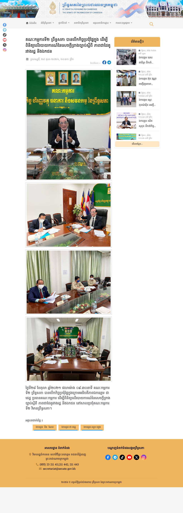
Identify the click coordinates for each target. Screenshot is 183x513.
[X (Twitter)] (4, 45)
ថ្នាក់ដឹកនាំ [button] (63, 23)
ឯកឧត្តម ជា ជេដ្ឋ (68, 427)
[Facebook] (4, 24)
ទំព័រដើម (32, 23)
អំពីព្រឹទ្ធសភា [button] (46, 23)
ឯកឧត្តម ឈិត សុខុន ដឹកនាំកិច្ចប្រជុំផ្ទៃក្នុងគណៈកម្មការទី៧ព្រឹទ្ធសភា (146, 124)
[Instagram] (4, 50)
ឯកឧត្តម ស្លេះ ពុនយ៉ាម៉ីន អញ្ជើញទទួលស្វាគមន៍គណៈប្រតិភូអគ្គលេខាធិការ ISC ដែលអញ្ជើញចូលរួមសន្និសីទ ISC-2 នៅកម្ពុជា (147, 103)
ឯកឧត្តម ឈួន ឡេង (92, 427)
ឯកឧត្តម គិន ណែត (45, 427)
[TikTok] (4, 35)
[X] (136, 457)
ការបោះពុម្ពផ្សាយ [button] (123, 23)
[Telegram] (4, 30)
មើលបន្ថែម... (137, 144)
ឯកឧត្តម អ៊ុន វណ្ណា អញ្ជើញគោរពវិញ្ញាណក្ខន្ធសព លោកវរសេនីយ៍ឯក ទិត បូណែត (147, 82)
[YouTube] (4, 40)
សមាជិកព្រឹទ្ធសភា (81, 23)
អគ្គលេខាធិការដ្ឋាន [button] (101, 23)
